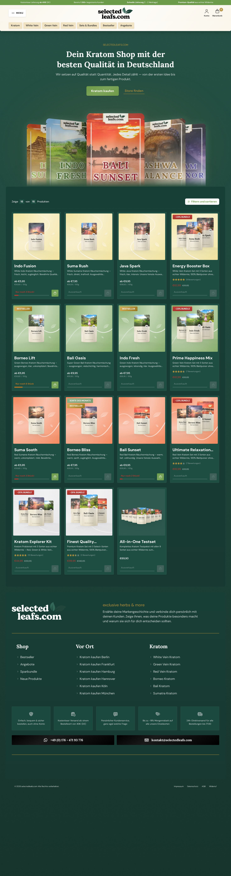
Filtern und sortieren (204, 201)
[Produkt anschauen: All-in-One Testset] (142, 512)
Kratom (15, 25)
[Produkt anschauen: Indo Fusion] (36, 236)
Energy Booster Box (191, 266)
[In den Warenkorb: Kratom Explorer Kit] (55, 568)
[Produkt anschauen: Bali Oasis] (89, 328)
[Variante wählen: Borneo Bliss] (107, 476)
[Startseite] (42, 611)
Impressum (179, 786)
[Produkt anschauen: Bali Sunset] (142, 420)
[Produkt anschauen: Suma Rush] (89, 236)
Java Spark (130, 266)
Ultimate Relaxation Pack (192, 452)
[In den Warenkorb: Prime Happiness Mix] (213, 385)
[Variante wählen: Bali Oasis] (107, 385)
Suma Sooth (25, 449)
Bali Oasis (76, 358)
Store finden (134, 91)
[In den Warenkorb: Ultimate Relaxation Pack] (213, 476)
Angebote (126, 25)
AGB (204, 786)
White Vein (32, 25)
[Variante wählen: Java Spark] (160, 293)
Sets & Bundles (88, 25)
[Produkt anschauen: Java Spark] (142, 236)
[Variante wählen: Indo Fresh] (160, 385)
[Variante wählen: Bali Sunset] (160, 476)
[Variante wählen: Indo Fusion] (55, 293)
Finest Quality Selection (80, 544)
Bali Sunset (130, 449)
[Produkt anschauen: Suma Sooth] (36, 420)
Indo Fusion (25, 266)
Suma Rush (77, 266)
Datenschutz (192, 786)
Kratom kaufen (102, 91)
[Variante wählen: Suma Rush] (107, 293)
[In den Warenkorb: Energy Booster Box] (213, 293)
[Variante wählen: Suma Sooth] (55, 476)
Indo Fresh (130, 358)
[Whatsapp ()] (115, 767)
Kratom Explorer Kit (33, 541)
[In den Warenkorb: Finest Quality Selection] (107, 568)
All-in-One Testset (138, 541)
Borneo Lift (24, 358)
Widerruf (213, 786)
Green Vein (50, 25)
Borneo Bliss (78, 449)
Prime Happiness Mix (192, 358)
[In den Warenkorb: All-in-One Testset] (160, 568)
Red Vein (68, 25)
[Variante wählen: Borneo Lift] (55, 385)
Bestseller (108, 25)
